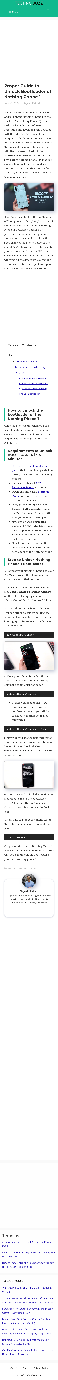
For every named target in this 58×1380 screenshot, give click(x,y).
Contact (26, 1368)
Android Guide (27, 868)
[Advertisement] (29, 53)
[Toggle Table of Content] (10, 355)
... (29, 909)
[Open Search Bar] (48, 10)
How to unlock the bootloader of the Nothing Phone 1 (30, 367)
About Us (14, 1368)
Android (12, 868)
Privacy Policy (41, 1368)
